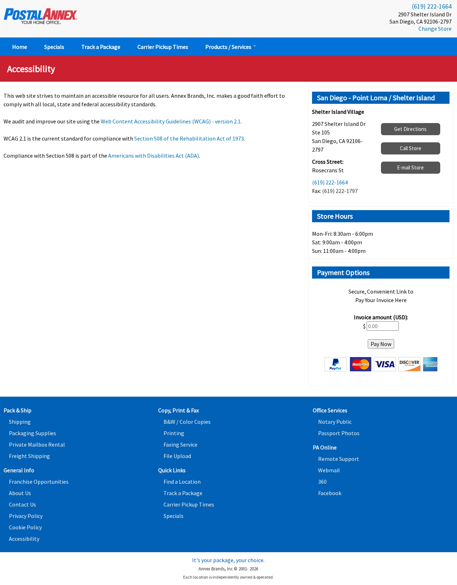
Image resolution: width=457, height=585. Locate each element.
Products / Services (228, 46)
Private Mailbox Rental (37, 444)
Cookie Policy (25, 527)
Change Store (435, 28)
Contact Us (22, 504)
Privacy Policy (25, 515)
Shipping (20, 421)
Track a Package (100, 46)
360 (322, 481)
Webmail (329, 470)
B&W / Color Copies (187, 421)
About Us (20, 493)
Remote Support (338, 458)
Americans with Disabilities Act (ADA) (153, 155)
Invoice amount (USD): (381, 317)
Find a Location (182, 481)
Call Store (410, 148)
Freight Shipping (29, 455)
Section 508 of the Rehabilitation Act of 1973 (189, 138)
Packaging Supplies (32, 433)
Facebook (329, 493)
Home (19, 46)
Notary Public (335, 421)
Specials (54, 46)
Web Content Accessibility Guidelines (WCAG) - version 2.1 (171, 121)
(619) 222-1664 (432, 6)
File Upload (177, 455)
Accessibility (24, 538)
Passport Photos (339, 433)
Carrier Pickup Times (162, 46)
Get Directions (410, 129)
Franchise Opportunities (39, 481)
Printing (174, 433)
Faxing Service (180, 444)
